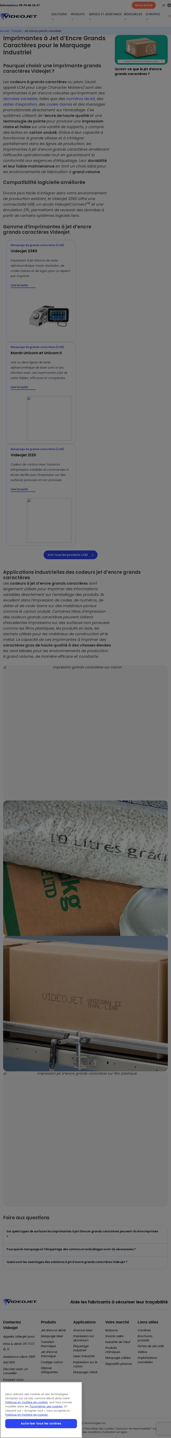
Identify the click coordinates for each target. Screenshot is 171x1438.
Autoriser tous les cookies (41, 1423)
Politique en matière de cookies (26, 1402)
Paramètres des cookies (46, 1406)
